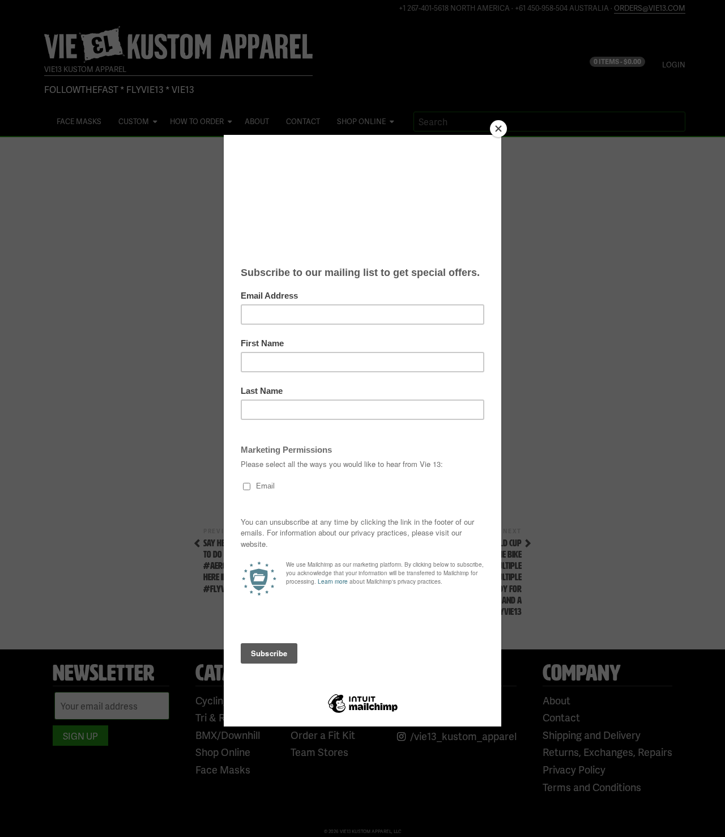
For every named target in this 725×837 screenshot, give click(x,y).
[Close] (498, 128)
